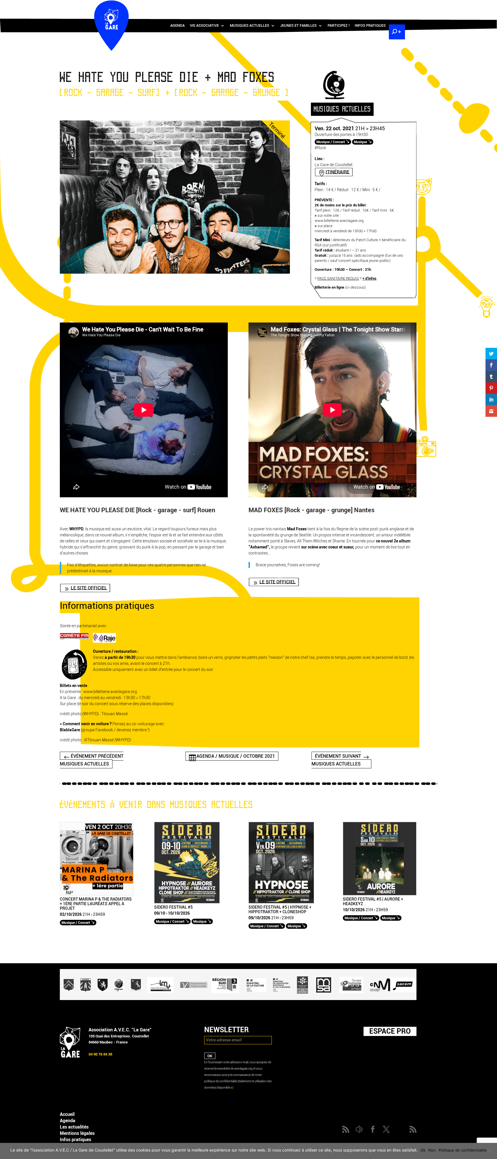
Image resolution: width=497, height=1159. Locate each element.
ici (232, 1087)
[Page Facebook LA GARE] (371, 6)
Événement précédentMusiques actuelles (91, 760)
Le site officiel (89, 587)
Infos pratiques (370, 26)
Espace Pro (390, 1031)
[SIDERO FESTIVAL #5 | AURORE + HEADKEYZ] (379, 894)
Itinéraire (337, 171)
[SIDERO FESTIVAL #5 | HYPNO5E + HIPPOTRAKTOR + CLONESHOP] (281, 902)
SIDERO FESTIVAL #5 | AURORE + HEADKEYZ (373, 901)
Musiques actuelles (249, 26)
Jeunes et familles (298, 26)
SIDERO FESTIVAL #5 (173, 907)
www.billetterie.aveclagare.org (339, 220)
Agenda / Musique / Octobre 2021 (235, 756)
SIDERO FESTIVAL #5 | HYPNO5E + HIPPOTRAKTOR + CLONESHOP (279, 909)
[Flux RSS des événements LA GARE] (396, 6)
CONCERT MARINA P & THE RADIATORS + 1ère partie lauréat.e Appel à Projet (96, 904)
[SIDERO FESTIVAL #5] (187, 902)
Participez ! (338, 26)
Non (432, 1150)
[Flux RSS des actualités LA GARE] (354, 6)
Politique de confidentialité (463, 1150)
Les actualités (74, 1127)
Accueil (67, 1114)
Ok (422, 1150)
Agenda (177, 26)
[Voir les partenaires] (238, 998)
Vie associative (204, 26)
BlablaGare (70, 730)
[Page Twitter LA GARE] (379, 6)
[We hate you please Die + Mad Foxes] (175, 272)
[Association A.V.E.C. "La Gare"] (70, 1056)
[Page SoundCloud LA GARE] (362, 6)
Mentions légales (77, 1133)
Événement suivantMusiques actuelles (336, 760)
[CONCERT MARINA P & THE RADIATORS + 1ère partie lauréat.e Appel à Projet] (96, 894)
